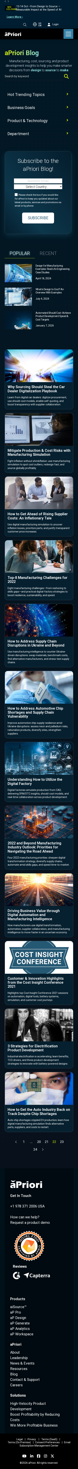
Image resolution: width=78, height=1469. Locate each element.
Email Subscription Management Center (45, 1444)
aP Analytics (20, 1328)
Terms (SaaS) (49, 1439)
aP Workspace (21, 1334)
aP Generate (20, 1323)
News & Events (22, 1363)
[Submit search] (67, 76)
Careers (16, 1385)
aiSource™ (18, 1307)
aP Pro (15, 1312)
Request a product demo (30, 1222)
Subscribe (38, 218)
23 (62, 1142)
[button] (24, 24)
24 (35, 1149)
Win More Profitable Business (34, 1425)
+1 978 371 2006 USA (27, 1206)
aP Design (18, 1318)
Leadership (19, 1358)
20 (39, 1142)
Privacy (32, 1439)
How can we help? (24, 1217)
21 (46, 1142)
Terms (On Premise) (19, 1442)
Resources (18, 1369)
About (15, 1352)
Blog (14, 1374)
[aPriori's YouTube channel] (24, 1456)
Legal (20, 1439)
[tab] (20, 253)
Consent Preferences (47, 1442)
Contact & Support (25, 1379)
